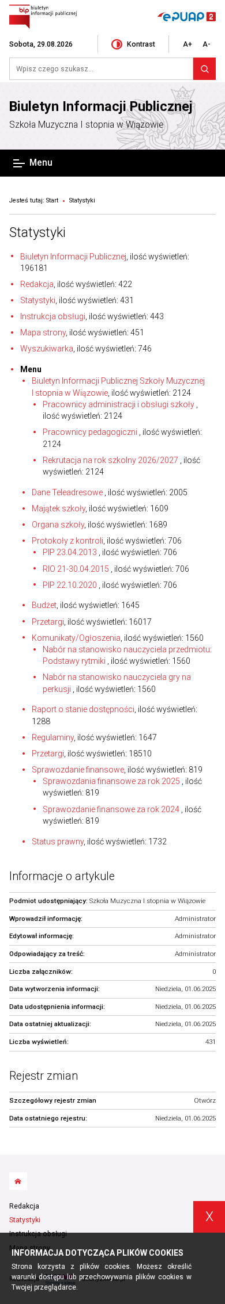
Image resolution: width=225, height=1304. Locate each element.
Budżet (44, 605)
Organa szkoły (58, 524)
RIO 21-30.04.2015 (76, 568)
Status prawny (58, 841)
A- (206, 44)
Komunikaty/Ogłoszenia (76, 638)
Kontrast (141, 44)
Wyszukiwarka (46, 348)
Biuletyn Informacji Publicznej (101, 106)
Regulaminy (53, 737)
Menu (40, 163)
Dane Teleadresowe (68, 492)
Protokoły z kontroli (67, 540)
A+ (187, 44)
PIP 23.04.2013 (70, 552)
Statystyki (37, 232)
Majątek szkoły (58, 508)
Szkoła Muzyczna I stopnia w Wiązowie (86, 125)
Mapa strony (43, 332)
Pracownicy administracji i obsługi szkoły (118, 404)
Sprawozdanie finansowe (78, 769)
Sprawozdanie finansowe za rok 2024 (111, 809)
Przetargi (48, 621)
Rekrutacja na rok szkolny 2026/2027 (110, 460)
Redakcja (37, 284)
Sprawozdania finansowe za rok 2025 (111, 781)
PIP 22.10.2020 (70, 585)
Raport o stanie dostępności (83, 709)
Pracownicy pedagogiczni (90, 432)
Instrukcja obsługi (52, 316)
